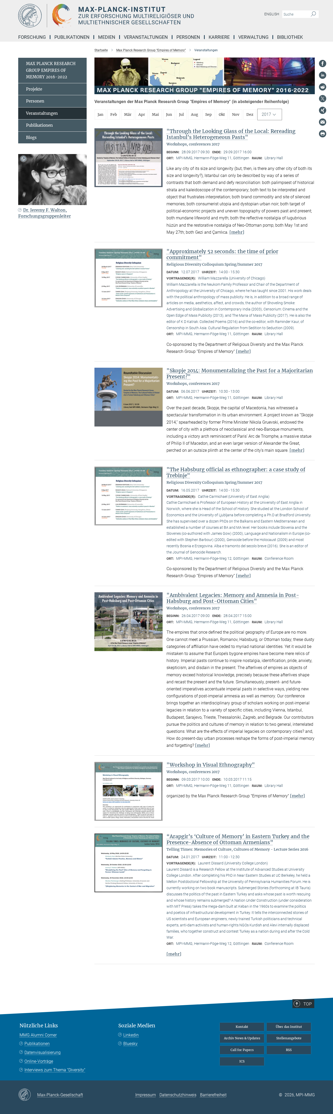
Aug (194, 114)
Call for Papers (242, 1050)
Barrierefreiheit (213, 1094)
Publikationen (39, 125)
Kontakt (242, 1027)
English (271, 14)
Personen (35, 101)
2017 (266, 114)
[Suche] (313, 14)
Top (307, 1004)
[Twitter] (322, 99)
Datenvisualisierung (42, 1052)
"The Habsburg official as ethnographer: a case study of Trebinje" (235, 472)
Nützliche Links (39, 1026)
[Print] (322, 134)
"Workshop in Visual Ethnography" (210, 765)
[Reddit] (322, 87)
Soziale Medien (136, 1026)
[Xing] (322, 110)
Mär (127, 114)
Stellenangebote (289, 1038)
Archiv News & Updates (242, 1038)
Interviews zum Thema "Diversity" (54, 1069)
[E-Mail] (322, 122)
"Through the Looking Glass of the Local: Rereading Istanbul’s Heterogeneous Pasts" (231, 134)
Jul (181, 114)
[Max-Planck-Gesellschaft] (27, 1095)
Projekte (34, 89)
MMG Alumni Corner (38, 1035)
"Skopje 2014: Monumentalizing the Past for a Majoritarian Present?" (239, 373)
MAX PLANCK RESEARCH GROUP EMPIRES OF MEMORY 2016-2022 (50, 70)
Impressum (145, 1094)
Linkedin (131, 1035)
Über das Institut (289, 1027)
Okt (222, 114)
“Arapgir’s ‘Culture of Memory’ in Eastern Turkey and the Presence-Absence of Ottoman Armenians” (237, 839)
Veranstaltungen (42, 113)
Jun (169, 114)
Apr (141, 114)
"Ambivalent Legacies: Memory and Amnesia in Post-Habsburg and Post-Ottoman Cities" (232, 598)
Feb (113, 114)
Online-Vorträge (38, 1061)
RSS (289, 1050)
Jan (100, 114)
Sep (208, 114)
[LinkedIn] (322, 75)
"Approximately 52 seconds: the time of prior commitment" (222, 254)
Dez (249, 114)
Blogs (31, 137)
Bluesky (130, 1043)
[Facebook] (322, 63)
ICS (242, 1061)
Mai (155, 114)
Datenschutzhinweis (177, 1094)
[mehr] (236, 232)
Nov (235, 114)
